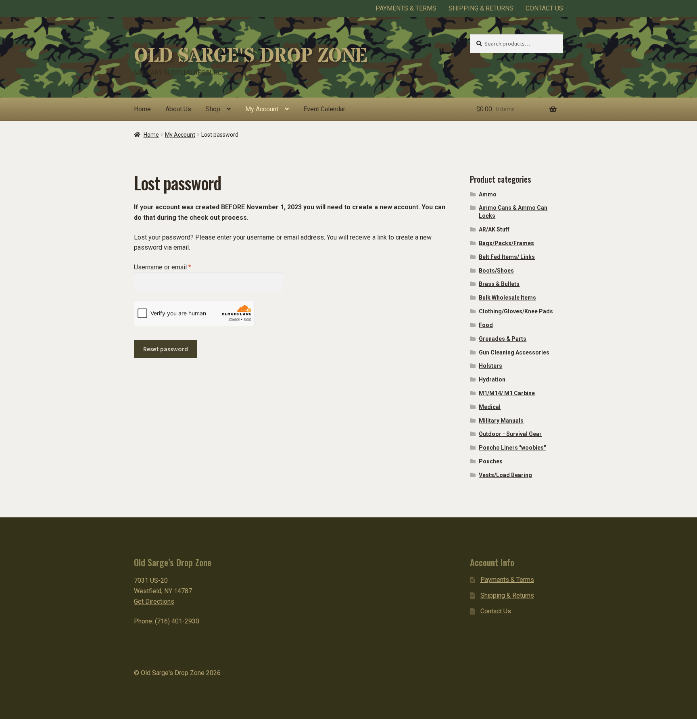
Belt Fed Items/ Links (507, 257)
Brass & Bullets (499, 284)
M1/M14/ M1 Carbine (507, 393)
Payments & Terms (406, 8)
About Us (178, 109)
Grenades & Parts (502, 339)
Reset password (165, 349)
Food (486, 325)
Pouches (491, 461)
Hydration (492, 379)
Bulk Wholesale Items (507, 297)
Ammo (488, 194)
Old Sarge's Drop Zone (250, 56)
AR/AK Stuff (494, 229)
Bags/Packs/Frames (506, 243)
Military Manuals (501, 420)
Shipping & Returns (481, 8)
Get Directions (154, 601)
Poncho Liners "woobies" (512, 447)
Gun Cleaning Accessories (514, 352)
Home (142, 109)
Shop (213, 109)
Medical (490, 407)
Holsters (490, 366)
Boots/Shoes (496, 270)
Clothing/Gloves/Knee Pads (516, 311)
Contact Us (544, 8)
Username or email (175, 267)
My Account (261, 109)
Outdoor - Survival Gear (510, 434)
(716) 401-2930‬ (177, 621)
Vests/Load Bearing (505, 475)
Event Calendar (324, 109)
